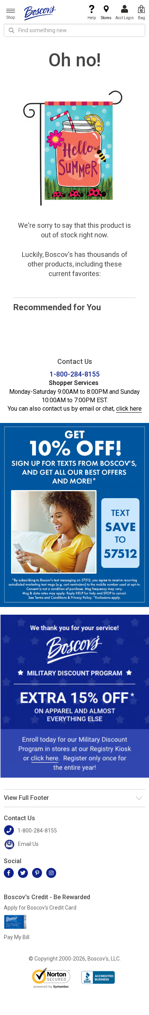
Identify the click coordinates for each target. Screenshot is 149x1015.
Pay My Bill (16, 937)
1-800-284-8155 (75, 374)
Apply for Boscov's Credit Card (40, 908)
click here (129, 408)
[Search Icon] (11, 30)
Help (91, 18)
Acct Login (124, 18)
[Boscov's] (40, 13)
